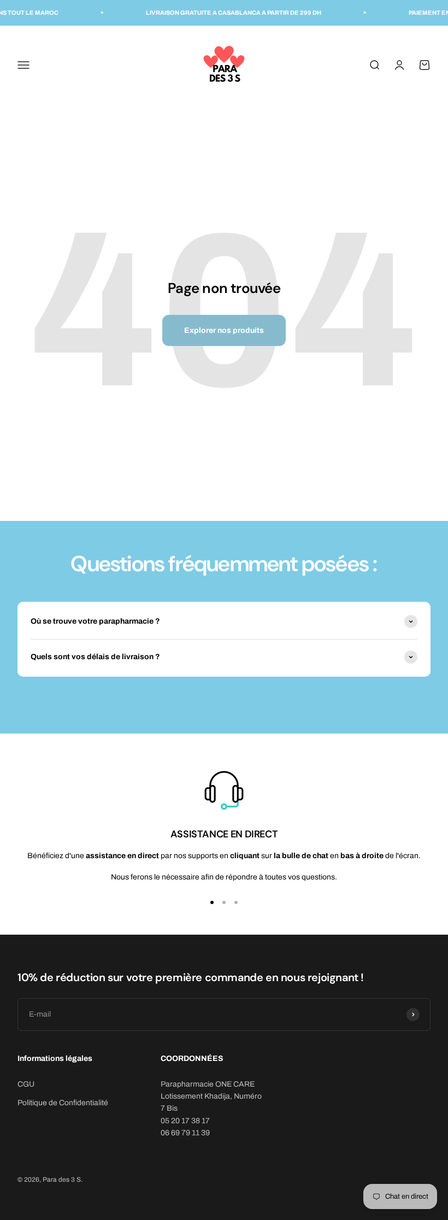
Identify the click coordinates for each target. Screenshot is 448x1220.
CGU (25, 1084)
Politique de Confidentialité (62, 1103)
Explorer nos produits (224, 330)
